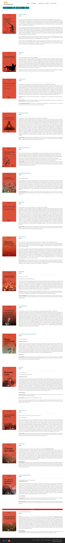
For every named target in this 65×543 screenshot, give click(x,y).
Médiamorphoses (21, 202)
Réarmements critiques (22, 14)
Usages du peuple (21, 271)
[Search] (61, 3)
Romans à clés (21, 367)
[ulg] (5, 540)
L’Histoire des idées (22, 443)
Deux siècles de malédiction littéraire (25, 475)
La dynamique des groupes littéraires (25, 173)
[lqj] (9, 540)
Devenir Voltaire (21, 52)
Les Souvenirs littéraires (23, 410)
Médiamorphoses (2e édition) (23, 113)
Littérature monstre (22, 79)
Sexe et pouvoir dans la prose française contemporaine (28, 334)
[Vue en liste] (28, 8)
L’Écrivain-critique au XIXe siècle (24, 147)
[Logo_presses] (8, 1)
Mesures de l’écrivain (22, 237)
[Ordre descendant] (14, 8)
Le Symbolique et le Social (23, 306)
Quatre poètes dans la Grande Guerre (25, 511)
